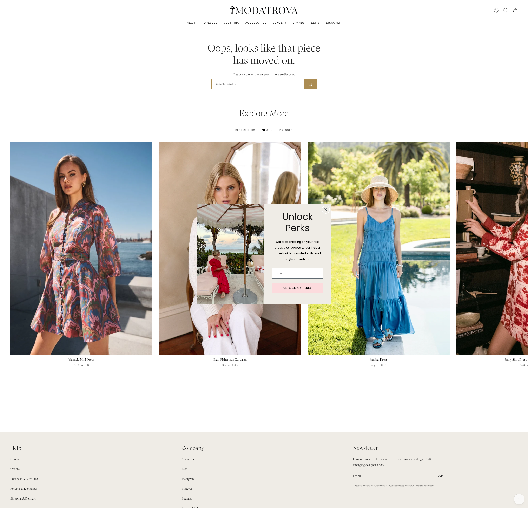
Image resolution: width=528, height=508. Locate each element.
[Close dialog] (325, 209)
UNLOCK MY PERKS (297, 288)
